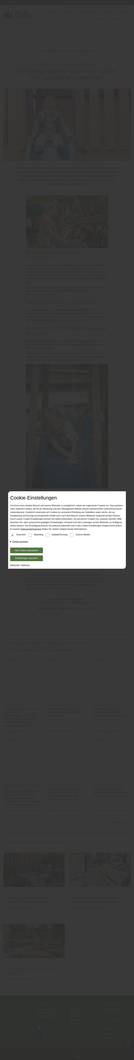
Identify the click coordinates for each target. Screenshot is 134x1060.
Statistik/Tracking (59, 534)
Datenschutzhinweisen (31, 529)
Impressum (25, 565)
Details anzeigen (20, 541)
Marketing (38, 534)
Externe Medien (83, 534)
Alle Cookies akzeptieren (26, 550)
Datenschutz (15, 565)
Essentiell (21, 534)
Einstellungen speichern (26, 558)
